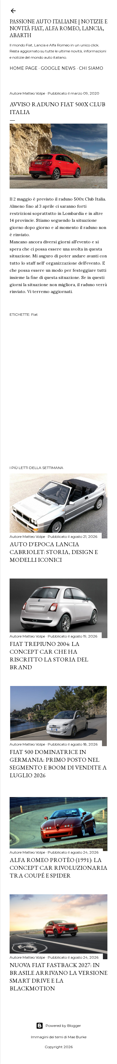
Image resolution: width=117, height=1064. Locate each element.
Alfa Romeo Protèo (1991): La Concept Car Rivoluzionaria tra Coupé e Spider (58, 867)
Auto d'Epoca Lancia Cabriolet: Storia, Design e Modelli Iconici (54, 552)
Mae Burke (77, 1037)
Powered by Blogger (63, 1025)
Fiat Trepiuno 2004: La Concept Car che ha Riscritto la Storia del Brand (49, 655)
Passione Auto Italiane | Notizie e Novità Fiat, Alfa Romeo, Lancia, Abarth (58, 28)
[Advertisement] (58, 392)
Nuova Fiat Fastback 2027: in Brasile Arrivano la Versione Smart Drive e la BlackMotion (58, 976)
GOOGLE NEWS (58, 68)
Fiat (34, 314)
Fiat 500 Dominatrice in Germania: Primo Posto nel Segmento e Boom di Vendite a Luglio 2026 (58, 763)
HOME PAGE (24, 68)
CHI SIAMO (91, 68)
